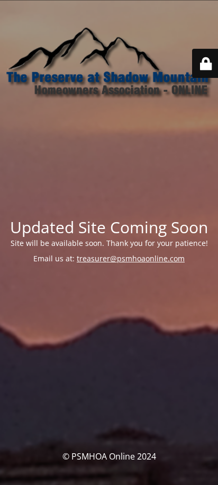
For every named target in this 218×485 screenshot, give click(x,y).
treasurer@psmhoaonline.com (131, 258)
